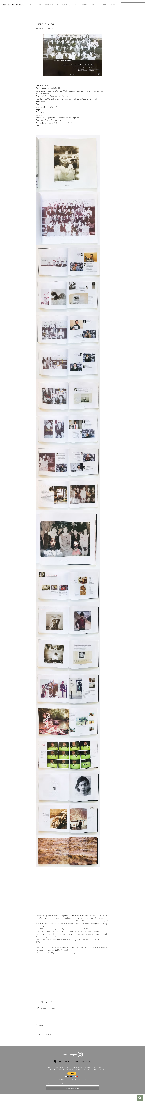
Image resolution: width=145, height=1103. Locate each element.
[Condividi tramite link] (51, 1002)
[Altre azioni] (108, 19)
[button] (72, 1074)
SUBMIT (84, 1070)
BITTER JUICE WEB (77, 1097)
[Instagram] (80, 1054)
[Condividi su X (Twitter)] (42, 1002)
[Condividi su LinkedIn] (47, 1002)
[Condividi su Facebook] (37, 1002)
